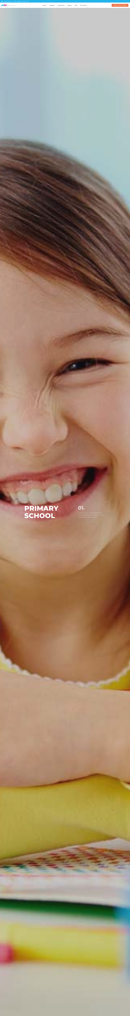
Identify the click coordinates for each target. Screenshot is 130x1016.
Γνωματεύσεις (61, 5)
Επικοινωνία (83, 5)
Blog (76, 5)
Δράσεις (70, 5)
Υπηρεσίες (52, 5)
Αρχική (44, 5)
